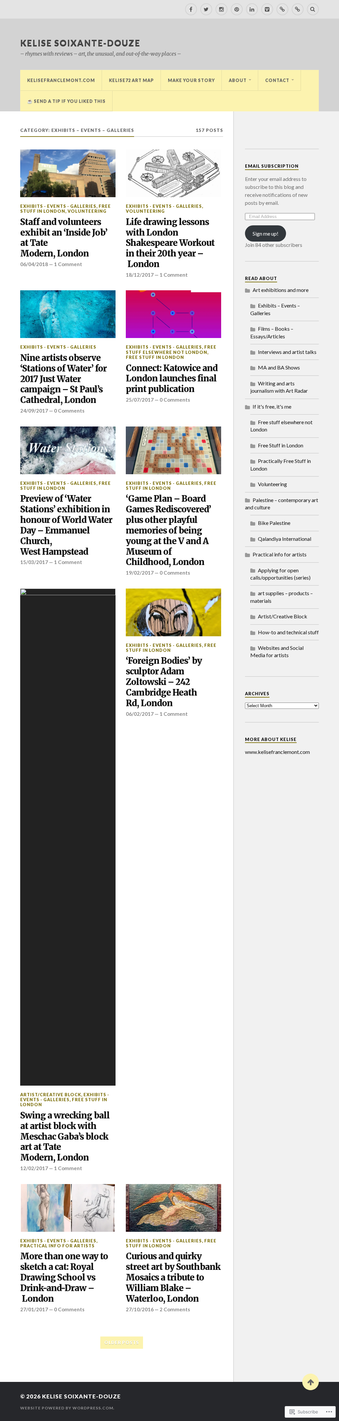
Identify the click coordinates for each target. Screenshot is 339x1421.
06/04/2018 (34, 264)
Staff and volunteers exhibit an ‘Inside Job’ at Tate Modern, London (63, 238)
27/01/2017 (34, 1309)
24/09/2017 (34, 411)
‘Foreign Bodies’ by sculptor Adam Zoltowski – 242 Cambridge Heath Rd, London (164, 682)
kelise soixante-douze (80, 43)
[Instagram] (221, 9)
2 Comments (175, 1309)
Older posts (121, 1342)
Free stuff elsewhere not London (171, 349)
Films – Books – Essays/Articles (271, 332)
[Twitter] (206, 9)
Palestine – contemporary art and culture (281, 503)
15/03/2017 (34, 562)
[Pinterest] (237, 9)
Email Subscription (272, 166)
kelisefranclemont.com (61, 80)
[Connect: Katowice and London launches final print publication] (173, 314)
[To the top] (310, 1382)
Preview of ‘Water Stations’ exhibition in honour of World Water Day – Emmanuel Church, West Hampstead (66, 525)
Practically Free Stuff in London (280, 464)
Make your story (191, 80)
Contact (277, 80)
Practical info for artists (57, 1245)
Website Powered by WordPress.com (66, 1407)
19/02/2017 (140, 573)
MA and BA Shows (279, 367)
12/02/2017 (34, 1168)
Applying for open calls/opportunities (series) (280, 574)
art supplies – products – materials (281, 596)
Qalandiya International (284, 539)
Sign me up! (265, 233)
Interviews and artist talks (287, 352)
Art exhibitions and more (281, 290)
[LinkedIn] (252, 9)
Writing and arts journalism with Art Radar (279, 387)
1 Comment (68, 264)
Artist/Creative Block (50, 1094)
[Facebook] (191, 9)
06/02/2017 (140, 714)
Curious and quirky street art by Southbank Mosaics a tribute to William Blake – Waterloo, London (173, 1277)
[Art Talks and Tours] (298, 9)
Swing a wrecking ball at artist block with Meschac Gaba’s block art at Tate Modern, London (65, 1136)
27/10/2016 (140, 1309)
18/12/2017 (140, 275)
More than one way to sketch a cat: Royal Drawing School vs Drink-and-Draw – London (64, 1277)
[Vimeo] (267, 9)
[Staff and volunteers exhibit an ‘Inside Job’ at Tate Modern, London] (68, 173)
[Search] (313, 9)
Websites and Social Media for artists (277, 651)
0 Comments (69, 411)
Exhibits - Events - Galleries (58, 206)
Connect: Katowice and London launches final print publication (172, 379)
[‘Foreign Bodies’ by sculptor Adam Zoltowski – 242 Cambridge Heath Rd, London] (173, 612)
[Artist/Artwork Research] (282, 9)
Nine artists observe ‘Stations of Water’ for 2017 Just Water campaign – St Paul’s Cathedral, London (63, 379)
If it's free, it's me (272, 406)
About (238, 80)
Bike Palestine (274, 523)
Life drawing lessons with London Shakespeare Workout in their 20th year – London (170, 243)
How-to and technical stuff (288, 632)
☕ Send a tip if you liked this (66, 101)
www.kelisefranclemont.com (277, 752)
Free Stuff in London (155, 357)
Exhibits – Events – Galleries (275, 309)
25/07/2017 (140, 400)
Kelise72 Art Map (131, 80)
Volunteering (87, 211)
